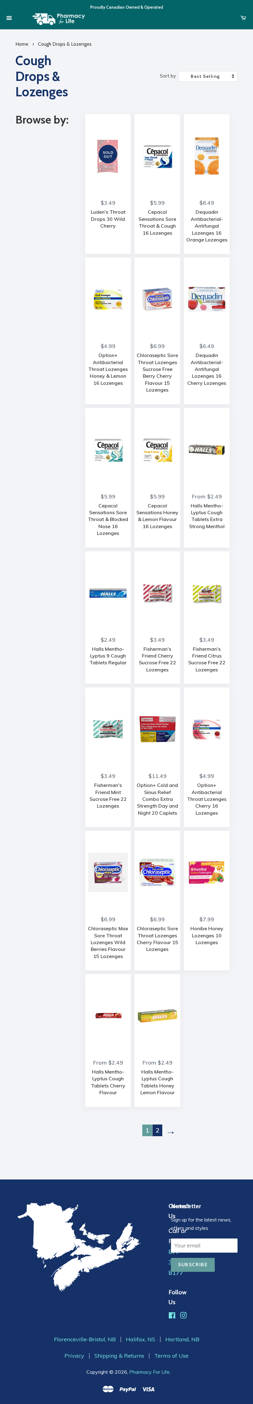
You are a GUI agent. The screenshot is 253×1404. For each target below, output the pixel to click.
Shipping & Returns (119, 1356)
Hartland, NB (182, 1339)
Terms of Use (171, 1356)
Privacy (74, 1356)
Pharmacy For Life (149, 1372)
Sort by (168, 76)
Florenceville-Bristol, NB (85, 1339)
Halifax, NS (140, 1339)
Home (21, 44)
